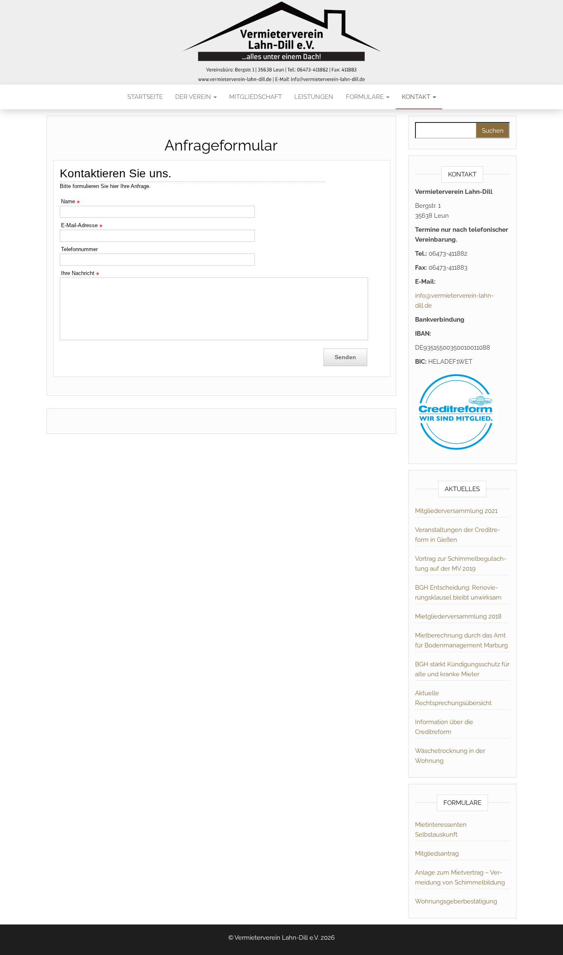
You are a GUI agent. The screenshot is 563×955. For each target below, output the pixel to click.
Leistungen (313, 97)
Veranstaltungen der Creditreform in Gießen (457, 534)
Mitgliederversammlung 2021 (456, 511)
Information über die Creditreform (444, 727)
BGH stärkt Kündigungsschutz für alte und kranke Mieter (462, 669)
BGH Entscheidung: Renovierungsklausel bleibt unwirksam (458, 592)
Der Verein (194, 97)
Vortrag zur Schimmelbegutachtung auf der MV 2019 (460, 563)
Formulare (365, 97)
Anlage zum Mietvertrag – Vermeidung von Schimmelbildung (460, 877)
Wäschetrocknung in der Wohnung (450, 755)
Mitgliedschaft (255, 97)
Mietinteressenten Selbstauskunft (441, 829)
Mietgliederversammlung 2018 (458, 616)
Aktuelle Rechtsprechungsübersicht (453, 698)
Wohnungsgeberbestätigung (456, 901)
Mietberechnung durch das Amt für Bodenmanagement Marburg (461, 640)
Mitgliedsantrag (437, 853)
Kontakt (417, 97)
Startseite (145, 97)
